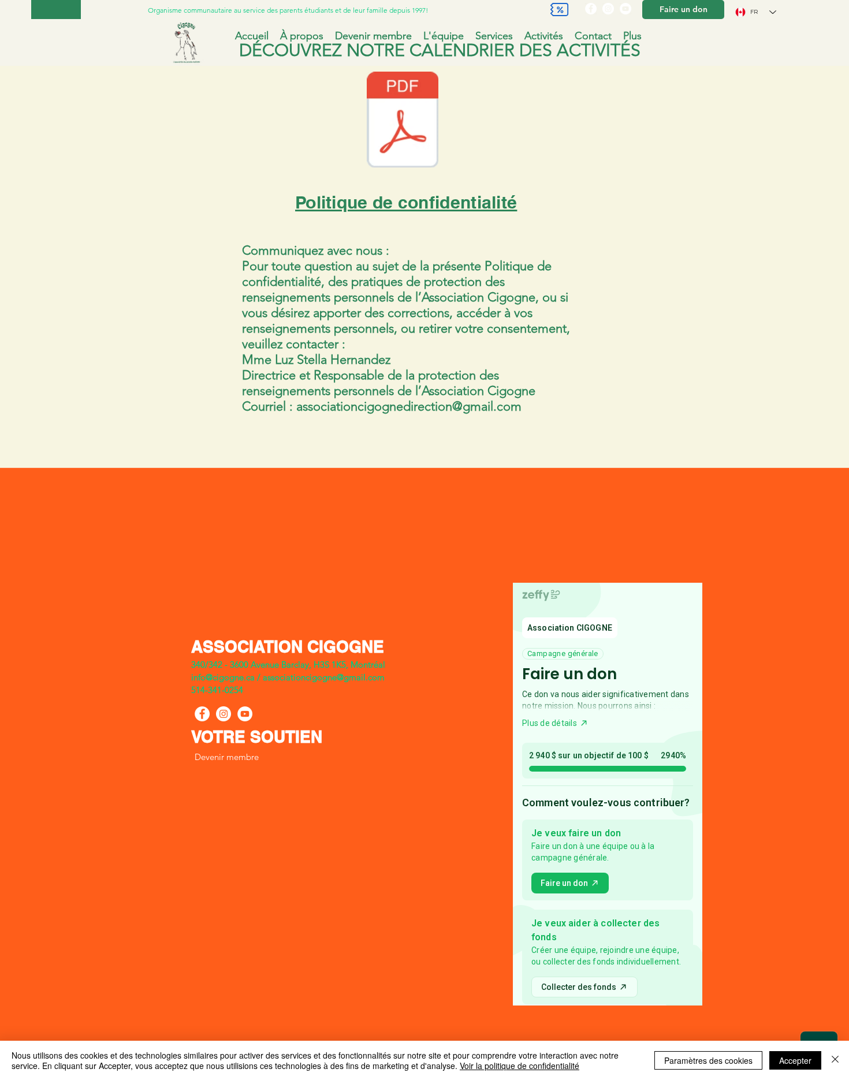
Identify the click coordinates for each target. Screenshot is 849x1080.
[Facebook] (591, 8)
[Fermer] (835, 1060)
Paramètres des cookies (708, 1060)
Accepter (795, 1060)
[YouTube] (625, 8)
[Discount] (559, 9)
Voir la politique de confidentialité (519, 1065)
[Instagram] (608, 8)
